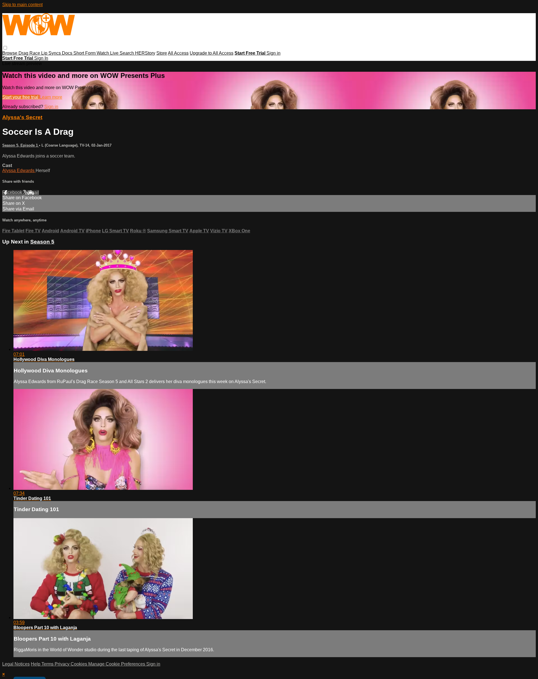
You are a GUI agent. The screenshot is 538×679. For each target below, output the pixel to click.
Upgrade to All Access (211, 53)
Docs (67, 53)
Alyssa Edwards (19, 170)
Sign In (41, 58)
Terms (48, 664)
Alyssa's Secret (22, 117)
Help (36, 664)
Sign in (273, 53)
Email (33, 192)
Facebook (12, 192)
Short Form (85, 53)
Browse (10, 53)
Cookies (79, 664)
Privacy (63, 664)
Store (161, 53)
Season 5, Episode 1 (20, 145)
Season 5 (42, 242)
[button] (5, 48)
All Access (178, 53)
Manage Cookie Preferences (117, 664)
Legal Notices (16, 664)
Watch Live (108, 53)
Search (127, 53)
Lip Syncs (51, 53)
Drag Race (29, 53)
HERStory (145, 53)
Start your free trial (21, 97)
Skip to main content (22, 4)
